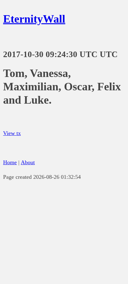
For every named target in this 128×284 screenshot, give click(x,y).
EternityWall (34, 19)
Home (10, 162)
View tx (12, 133)
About (28, 162)
